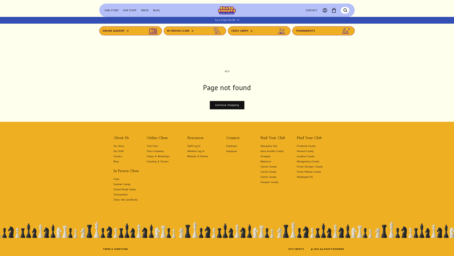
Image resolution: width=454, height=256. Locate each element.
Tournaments (305, 30)
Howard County (305, 151)
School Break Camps (125, 189)
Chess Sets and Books (126, 199)
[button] (345, 10)
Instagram (231, 151)
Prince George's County (310, 166)
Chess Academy (155, 151)
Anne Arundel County (272, 151)
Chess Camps (239, 30)
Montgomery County (308, 161)
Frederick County (306, 146)
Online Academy (114, 30)
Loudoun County (306, 156)
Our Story (119, 146)
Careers (118, 156)
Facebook (231, 146)
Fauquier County (269, 182)
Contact (311, 10)
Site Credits (296, 249)
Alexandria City (269, 146)
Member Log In (195, 151)
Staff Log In (193, 146)
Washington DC (305, 176)
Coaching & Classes (158, 161)
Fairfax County (268, 176)
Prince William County (309, 171)
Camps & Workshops (158, 156)
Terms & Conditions (115, 249)
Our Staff (119, 151)
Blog (116, 161)
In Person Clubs (178, 30)
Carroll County (268, 171)
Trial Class (152, 146)
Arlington (266, 156)
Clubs (117, 179)
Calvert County (269, 166)
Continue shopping (227, 105)
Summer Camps (122, 184)
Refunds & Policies (197, 156)
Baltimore (266, 161)
